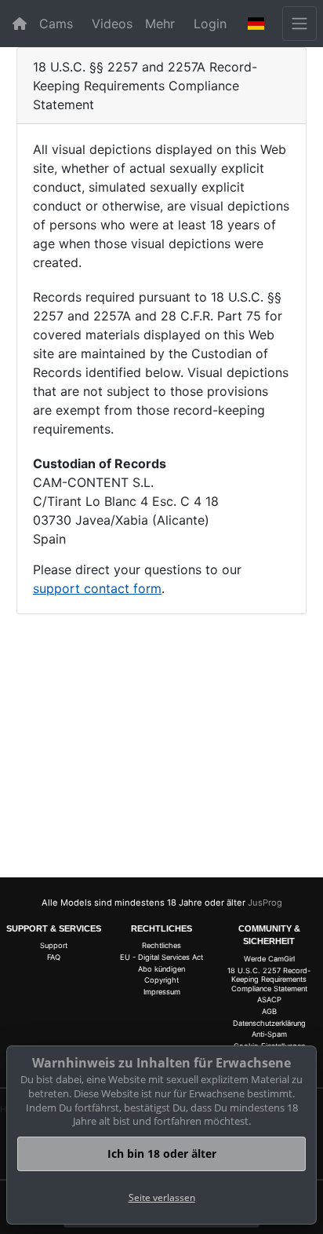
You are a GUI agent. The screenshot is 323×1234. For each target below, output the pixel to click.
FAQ (53, 957)
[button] (256, 23)
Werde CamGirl (269, 958)
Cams (56, 23)
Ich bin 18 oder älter (161, 1153)
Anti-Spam (269, 1034)
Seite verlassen (162, 1197)
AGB (269, 1011)
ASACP (269, 999)
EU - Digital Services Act (161, 957)
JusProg (265, 902)
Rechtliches (161, 945)
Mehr (160, 23)
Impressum (161, 991)
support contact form (97, 588)
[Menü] (299, 23)
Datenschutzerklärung (269, 1023)
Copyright (161, 980)
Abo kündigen (161, 969)
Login (210, 23)
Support (53, 945)
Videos (112, 23)
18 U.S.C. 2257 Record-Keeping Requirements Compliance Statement (268, 979)
